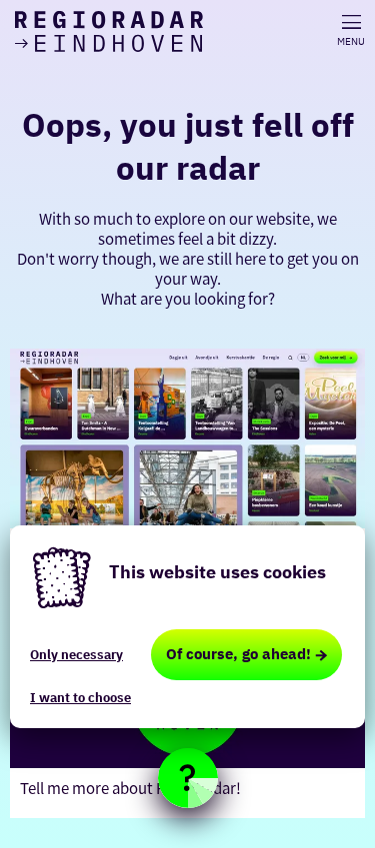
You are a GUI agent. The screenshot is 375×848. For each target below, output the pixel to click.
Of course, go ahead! (238, 653)
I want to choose (80, 697)
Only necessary (76, 654)
